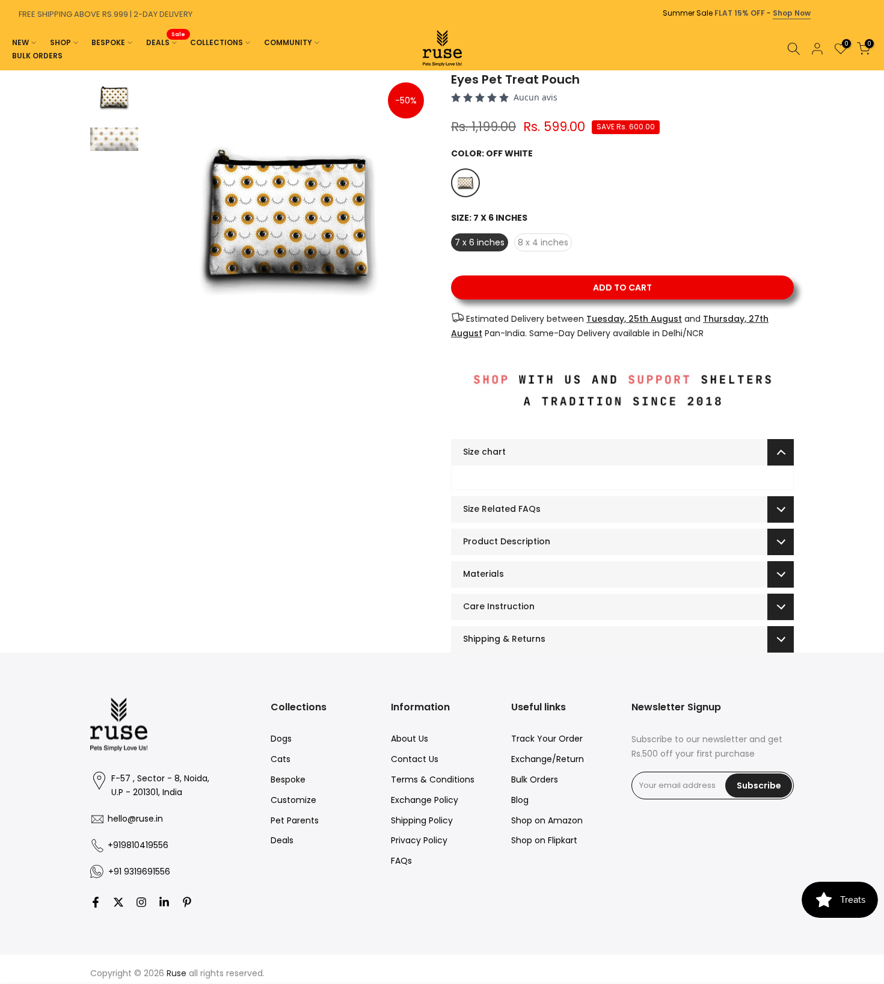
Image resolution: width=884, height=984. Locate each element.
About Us (409, 739)
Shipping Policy (422, 820)
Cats (280, 759)
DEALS (166, 42)
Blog (520, 800)
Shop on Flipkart (544, 840)
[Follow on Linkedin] (164, 902)
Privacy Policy (419, 840)
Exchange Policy (424, 800)
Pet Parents (295, 820)
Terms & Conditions (432, 779)
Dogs (281, 739)
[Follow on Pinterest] (187, 902)
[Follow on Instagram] (141, 902)
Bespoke (288, 779)
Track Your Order (547, 739)
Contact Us (414, 759)
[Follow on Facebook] (95, 902)
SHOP (60, 42)
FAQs (401, 861)
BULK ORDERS (37, 56)
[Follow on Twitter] (118, 902)
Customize (293, 800)
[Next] (872, 70)
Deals (282, 840)
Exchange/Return (547, 759)
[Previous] (12, 70)
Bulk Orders (534, 779)
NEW (20, 42)
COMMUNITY (288, 42)
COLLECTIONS (216, 42)
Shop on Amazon (547, 820)
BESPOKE (108, 42)
